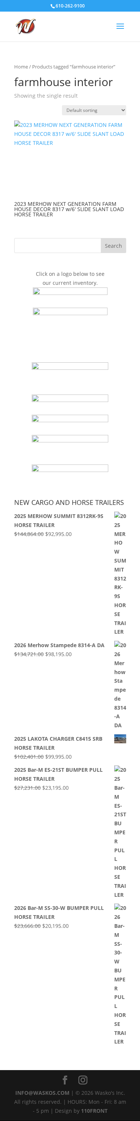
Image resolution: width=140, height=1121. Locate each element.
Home (21, 66)
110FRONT (94, 1110)
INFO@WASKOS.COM (42, 1092)
